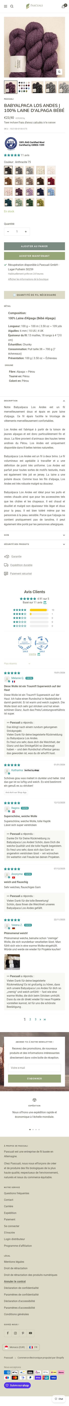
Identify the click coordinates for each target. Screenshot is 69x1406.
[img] (12, 673)
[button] (12, 155)
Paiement (9, 1219)
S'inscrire (9, 1232)
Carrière (8, 1206)
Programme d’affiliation (18, 1245)
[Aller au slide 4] (39, 1129)
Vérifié (32, 654)
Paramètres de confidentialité (21, 1294)
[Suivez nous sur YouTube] (30, 1333)
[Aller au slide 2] (32, 1129)
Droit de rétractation (15, 1268)
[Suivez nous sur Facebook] (8, 1333)
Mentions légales (14, 1261)
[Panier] (63, 6)
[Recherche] (11, 6)
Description (11, 401)
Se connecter (11, 1226)
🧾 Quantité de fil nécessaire (34, 295)
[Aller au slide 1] (29, 1129)
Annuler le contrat (15, 1281)
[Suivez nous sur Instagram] (15, 1333)
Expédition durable (21, 565)
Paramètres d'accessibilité (19, 1307)
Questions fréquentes (16, 1193)
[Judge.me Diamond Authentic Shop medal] (24, 643)
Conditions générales (16, 1314)
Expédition (10, 1213)
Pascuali (9, 99)
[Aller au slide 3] (36, 1129)
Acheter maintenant (34, 256)
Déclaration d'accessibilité (19, 1301)
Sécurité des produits (16, 544)
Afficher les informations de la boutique (28, 279)
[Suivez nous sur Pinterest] (23, 1333)
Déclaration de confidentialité (21, 1288)
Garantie (16, 556)
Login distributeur (14, 1239)
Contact (8, 1199)
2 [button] (30, 1019)
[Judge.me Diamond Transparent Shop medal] (41, 643)
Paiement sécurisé (21, 573)
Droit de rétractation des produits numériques (30, 1275)
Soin (6, 535)
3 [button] (35, 1019)
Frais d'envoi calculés (31, 122)
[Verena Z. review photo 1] (12, 962)
